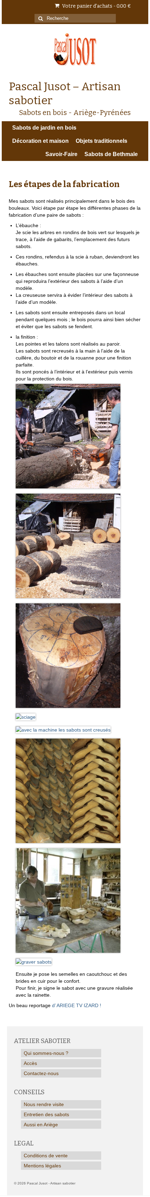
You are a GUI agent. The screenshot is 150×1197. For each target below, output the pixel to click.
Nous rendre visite (44, 1104)
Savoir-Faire (61, 154)
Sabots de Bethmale (111, 154)
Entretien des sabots (46, 1114)
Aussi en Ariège (41, 1124)
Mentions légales (42, 1165)
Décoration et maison (40, 141)
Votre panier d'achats (96, 6)
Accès (30, 1063)
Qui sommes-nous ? (46, 1053)
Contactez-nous (41, 1073)
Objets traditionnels (101, 141)
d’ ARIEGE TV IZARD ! (76, 1005)
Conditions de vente (46, 1155)
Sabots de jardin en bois (44, 128)
